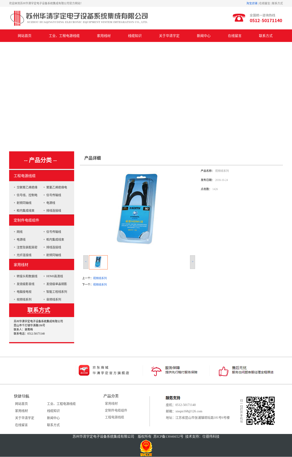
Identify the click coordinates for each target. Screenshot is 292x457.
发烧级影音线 (25, 284)
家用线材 (21, 265)
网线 (20, 231)
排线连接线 (53, 210)
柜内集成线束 (25, 210)
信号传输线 (53, 195)
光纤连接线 (24, 255)
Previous (3, 92)
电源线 (50, 202)
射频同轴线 (24, 202)
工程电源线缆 (25, 176)
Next (287, 92)
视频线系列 (24, 299)
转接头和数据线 (27, 276)
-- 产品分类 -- (40, 160)
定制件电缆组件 (26, 220)
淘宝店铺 (251, 3)
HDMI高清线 (54, 276)
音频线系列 (53, 299)
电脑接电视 (24, 291)
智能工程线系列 (56, 291)
